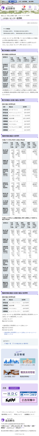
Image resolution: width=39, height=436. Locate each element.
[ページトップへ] (34, 432)
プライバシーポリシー (8, 412)
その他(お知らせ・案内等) (21, 343)
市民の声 (19, 427)
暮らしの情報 (13, 1)
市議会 (12, 3)
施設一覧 (8, 343)
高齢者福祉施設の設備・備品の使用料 (24, 33)
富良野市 (8, 420)
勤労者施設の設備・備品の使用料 (21, 31)
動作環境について (7, 414)
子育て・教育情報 (22, 1)
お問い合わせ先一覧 (16, 426)
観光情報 (30, 1)
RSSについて (18, 414)
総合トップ (5, 1)
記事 (16, 15)
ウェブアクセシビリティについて (26, 412)
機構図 (3, 427)
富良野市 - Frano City (8, 8)
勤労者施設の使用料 (7, 31)
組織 (33, 426)
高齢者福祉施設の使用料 (8, 33)
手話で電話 (27, 426)
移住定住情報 (5, 3)
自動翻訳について (29, 414)
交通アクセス (5, 426)
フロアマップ (10, 427)
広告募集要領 (14, 388)
